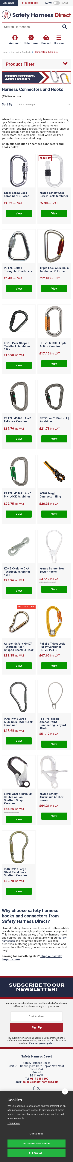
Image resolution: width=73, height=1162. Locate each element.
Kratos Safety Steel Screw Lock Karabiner (53, 194)
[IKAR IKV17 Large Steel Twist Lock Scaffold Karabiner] (19, 847)
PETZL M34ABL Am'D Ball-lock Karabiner (17, 420)
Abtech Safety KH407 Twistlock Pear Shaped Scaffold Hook (19, 647)
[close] (65, 1091)
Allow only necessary (36, 1143)
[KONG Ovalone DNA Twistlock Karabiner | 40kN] (19, 547)
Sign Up (36, 1027)
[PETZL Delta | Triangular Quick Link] (19, 246)
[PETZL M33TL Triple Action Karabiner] (54, 321)
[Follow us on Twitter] (38, 1088)
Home (5, 52)
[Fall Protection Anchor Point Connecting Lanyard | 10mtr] (54, 697)
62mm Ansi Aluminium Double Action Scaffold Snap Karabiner (18, 798)
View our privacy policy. (41, 1043)
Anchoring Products (21, 52)
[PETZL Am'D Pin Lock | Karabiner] (54, 397)
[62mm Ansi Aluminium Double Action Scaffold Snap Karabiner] (19, 772)
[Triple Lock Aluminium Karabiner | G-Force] (54, 246)
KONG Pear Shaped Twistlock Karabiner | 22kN (17, 346)
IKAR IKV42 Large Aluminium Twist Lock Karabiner (18, 722)
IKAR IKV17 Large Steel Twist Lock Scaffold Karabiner (16, 872)
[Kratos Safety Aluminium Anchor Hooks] (54, 772)
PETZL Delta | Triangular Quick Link (18, 270)
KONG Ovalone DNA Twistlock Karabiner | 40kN (17, 572)
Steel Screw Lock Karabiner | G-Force (16, 194)
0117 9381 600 (39, 1078)
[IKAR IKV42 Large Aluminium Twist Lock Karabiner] (19, 697)
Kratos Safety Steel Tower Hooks (52, 570)
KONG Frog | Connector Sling (50, 495)
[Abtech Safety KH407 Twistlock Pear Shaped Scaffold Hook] (19, 622)
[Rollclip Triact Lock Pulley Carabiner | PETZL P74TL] (54, 622)
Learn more (13, 1123)
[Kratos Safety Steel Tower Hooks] (54, 547)
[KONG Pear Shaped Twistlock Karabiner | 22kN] (19, 321)
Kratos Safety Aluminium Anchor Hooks (51, 797)
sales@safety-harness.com (40, 1082)
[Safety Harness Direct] (36, 18)
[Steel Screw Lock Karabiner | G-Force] (19, 171)
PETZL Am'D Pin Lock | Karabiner (54, 420)
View (19, 213)
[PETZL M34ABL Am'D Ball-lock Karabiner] (19, 397)
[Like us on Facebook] (34, 1088)
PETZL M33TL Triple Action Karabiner (52, 345)
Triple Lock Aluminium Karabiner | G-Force (54, 270)
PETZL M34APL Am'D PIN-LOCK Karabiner (17, 495)
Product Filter (20, 64)
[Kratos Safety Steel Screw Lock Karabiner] (54, 171)
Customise (37, 1133)
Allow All (37, 1153)
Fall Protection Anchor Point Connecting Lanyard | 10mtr (53, 723)
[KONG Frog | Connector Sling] (54, 472)
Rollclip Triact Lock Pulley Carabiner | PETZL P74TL (52, 647)
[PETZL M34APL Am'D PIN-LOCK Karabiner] (19, 472)
